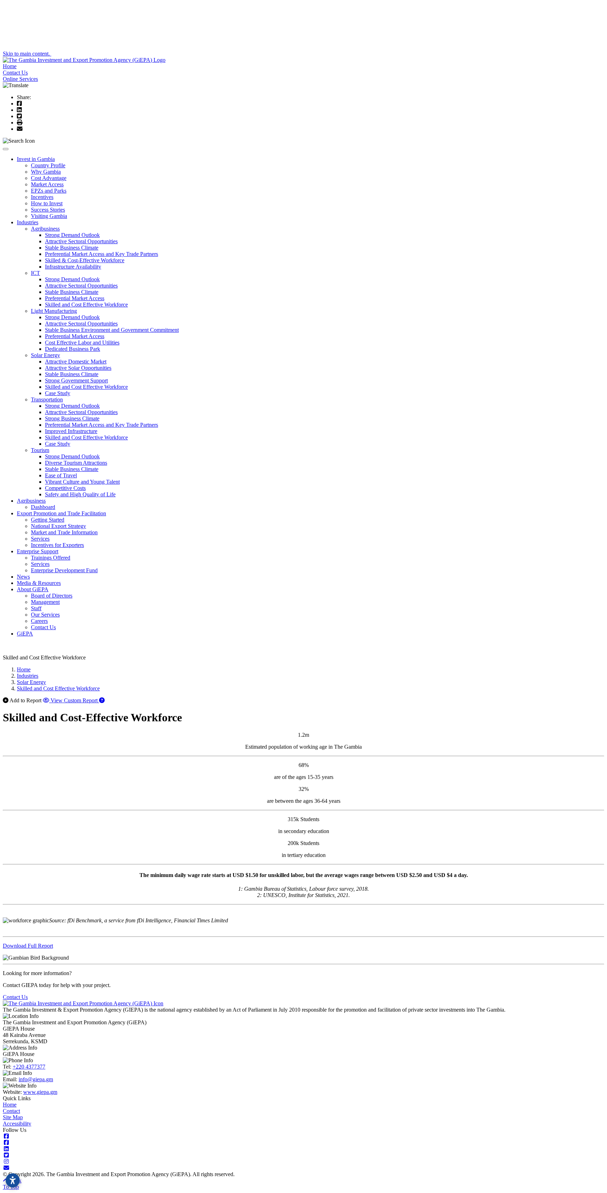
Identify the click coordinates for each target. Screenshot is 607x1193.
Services (40, 539)
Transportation (47, 399)
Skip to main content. (27, 54)
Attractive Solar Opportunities (78, 368)
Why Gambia (46, 172)
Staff (36, 608)
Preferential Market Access (74, 298)
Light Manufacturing (54, 311)
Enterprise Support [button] (37, 551)
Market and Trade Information (64, 532)
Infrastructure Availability (73, 267)
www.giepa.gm (40, 1092)
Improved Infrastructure (71, 431)
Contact (11, 1111)
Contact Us (15, 73)
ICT (35, 273)
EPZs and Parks (48, 191)
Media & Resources (39, 583)
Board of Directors (51, 596)
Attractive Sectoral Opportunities (81, 241)
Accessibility (17, 1124)
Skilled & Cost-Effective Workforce (84, 260)
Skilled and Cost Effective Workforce (86, 305)
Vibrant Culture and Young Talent (82, 482)
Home (10, 66)
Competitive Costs (65, 488)
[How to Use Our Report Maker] (102, 700)
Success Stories (48, 210)
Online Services (20, 79)
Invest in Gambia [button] (36, 159)
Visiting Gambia (49, 216)
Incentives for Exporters (57, 545)
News (23, 577)
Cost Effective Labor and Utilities (82, 343)
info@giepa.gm (36, 1079)
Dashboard (43, 507)
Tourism (40, 450)
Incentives (42, 197)
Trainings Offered (50, 558)
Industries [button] (27, 222)
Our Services (45, 615)
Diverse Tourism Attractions (76, 463)
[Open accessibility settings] (13, 1180)
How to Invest (47, 203)
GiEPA (25, 634)
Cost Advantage (48, 178)
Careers (39, 621)
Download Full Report (28, 946)
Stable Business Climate (71, 248)
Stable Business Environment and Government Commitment (112, 330)
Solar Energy (45, 355)
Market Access (47, 184)
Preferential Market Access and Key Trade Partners (101, 254)
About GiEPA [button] (32, 589)
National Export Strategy (58, 526)
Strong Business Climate (72, 418)
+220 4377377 (29, 1067)
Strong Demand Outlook (72, 235)
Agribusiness (45, 229)
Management (45, 602)
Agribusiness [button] (31, 501)
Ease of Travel (61, 475)
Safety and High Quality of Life (80, 494)
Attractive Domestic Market (75, 362)
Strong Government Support (76, 380)
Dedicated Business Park (72, 349)
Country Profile (48, 165)
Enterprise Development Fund (64, 570)
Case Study (57, 393)
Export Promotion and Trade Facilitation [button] (61, 513)
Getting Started (47, 520)
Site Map (13, 1117)
